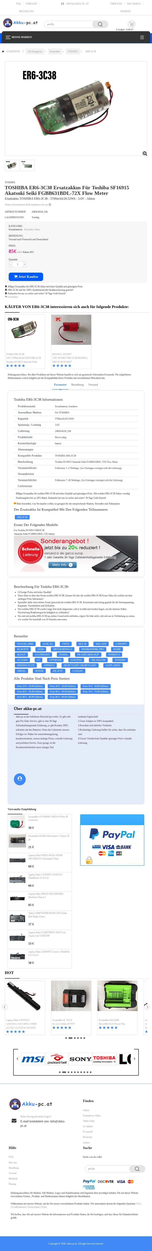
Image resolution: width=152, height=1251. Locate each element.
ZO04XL (63, 654)
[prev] (5, 1007)
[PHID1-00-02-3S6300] (17, 862)
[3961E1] (17, 901)
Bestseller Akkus (32, 229)
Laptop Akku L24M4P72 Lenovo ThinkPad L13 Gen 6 (48, 953)
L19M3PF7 (121, 644)
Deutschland (34, 1207)
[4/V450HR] (17, 823)
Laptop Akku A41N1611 (17, 1020)
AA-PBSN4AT (42, 654)
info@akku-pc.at (77, 3)
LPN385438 (55, 660)
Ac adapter (88, 1126)
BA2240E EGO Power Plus (112, 1024)
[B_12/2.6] (71, 1000)
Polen (44, 1207)
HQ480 (117, 649)
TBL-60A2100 (98, 660)
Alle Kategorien (35, 51)
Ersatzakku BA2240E (109, 1020)
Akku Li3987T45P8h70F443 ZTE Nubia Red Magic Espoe (47, 915)
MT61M (39, 671)
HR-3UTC (58, 671)
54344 (41, 649)
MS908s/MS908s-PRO (93, 649)
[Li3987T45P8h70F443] (17, 920)
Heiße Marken (22, 37)
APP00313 (49, 665)
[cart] (132, 24)
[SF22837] (71, 334)
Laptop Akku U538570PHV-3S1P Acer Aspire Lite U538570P (47, 934)
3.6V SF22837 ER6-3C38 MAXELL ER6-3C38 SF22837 (70, 360)
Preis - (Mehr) (30, 686)
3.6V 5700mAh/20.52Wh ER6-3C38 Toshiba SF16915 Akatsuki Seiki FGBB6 (23, 360)
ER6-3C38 (91, 51)
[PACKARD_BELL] (56, 1058)
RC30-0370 (22, 649)
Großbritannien (19, 1207)
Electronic (87, 1137)
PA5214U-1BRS (25, 644)
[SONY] (80, 1058)
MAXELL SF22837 (62, 354)
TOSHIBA (73, 51)
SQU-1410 (101, 644)
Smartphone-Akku (91, 1115)
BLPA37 (21, 654)
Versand (31, 3)
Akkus (86, 1110)
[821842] (17, 843)
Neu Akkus (134, 3)
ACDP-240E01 (113, 665)
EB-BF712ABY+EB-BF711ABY (80, 665)
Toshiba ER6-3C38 (15, 354)
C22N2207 (77, 671)
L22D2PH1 (76, 660)
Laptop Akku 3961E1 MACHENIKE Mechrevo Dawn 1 (46, 895)
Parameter (60, 384)
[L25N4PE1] (17, 881)
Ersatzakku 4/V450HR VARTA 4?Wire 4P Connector (48, 818)
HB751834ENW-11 (62, 649)
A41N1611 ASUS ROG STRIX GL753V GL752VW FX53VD (21, 1026)
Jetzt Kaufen (27, 277)
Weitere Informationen (15, 204)
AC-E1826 (22, 660)
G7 (38, 660)
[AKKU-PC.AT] (20, 22)
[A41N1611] (25, 1000)
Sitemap (125, 11)
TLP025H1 (120, 660)
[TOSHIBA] (104, 1058)
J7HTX (65, 644)
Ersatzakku (55, 51)
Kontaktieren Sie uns (39, 204)
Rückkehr (13, 1178)
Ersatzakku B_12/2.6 (62, 1020)
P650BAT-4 (114, 654)
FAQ (18, 3)
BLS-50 (82, 644)
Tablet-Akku (89, 1121)
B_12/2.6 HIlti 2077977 (63, 1024)
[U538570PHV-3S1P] (17, 939)
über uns (116, 3)
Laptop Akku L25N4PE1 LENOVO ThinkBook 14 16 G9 (45, 876)
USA (138, 1203)
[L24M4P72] (17, 958)
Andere (86, 1142)
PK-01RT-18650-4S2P (88, 654)
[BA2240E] (118, 1000)
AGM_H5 (48, 644)
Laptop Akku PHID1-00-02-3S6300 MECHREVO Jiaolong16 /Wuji (45, 857)
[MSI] (33, 1058)
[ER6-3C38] (25, 334)
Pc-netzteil (88, 1131)
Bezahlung (26, 11)
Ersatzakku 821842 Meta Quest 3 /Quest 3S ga (48, 838)
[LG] (128, 1058)
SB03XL (21, 671)
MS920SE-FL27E (25, 665)
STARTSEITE (13, 51)
